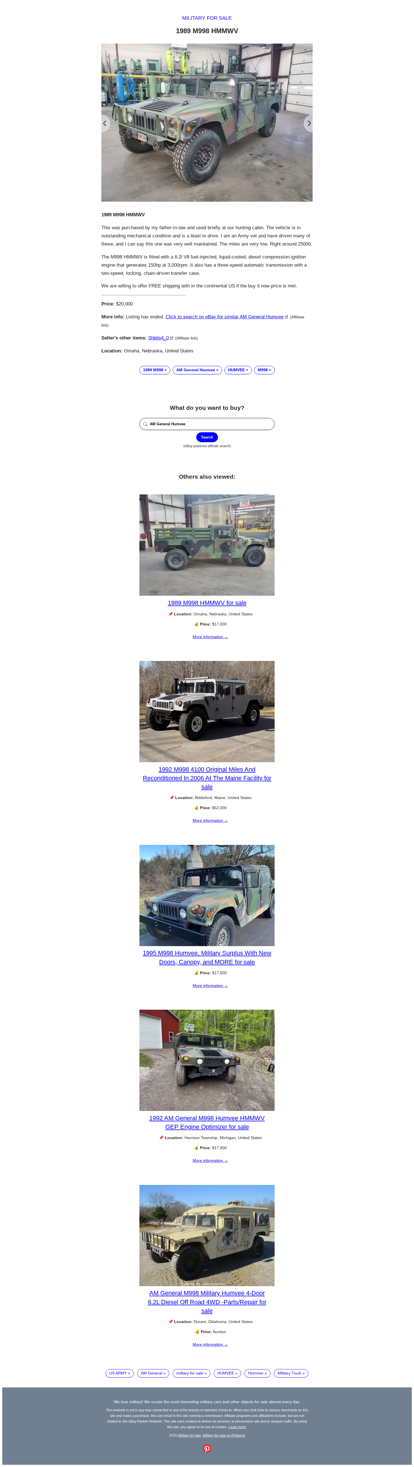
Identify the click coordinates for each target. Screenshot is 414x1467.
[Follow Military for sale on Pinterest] (207, 1451)
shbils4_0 (158, 338)
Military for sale (207, 18)
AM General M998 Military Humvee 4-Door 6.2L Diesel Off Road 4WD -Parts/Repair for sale (207, 1302)
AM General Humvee (195, 370)
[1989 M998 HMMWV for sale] (207, 594)
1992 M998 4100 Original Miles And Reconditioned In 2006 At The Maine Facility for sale (207, 778)
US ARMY (118, 1373)
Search (207, 437)
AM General (151, 1373)
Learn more (237, 1427)
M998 (263, 370)
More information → (210, 636)
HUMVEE (236, 370)
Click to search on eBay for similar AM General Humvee (225, 317)
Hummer (256, 1373)
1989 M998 (153, 370)
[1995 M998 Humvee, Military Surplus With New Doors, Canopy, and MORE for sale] (207, 944)
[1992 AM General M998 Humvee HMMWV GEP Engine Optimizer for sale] (207, 1109)
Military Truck (289, 1373)
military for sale (189, 1373)
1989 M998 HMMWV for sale (207, 602)
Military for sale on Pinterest (224, 1435)
